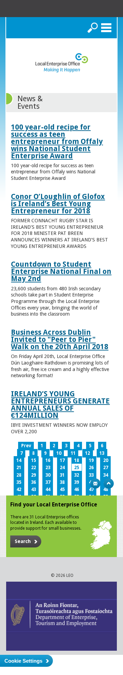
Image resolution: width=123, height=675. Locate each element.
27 (105, 467)
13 (101, 453)
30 (47, 475)
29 (33, 475)
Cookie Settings (23, 661)
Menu (106, 28)
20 (105, 460)
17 (62, 460)
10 (58, 453)
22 (33, 467)
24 (62, 467)
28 (18, 475)
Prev (26, 445)
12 (87, 453)
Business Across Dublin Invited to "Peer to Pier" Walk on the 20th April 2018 (59, 339)
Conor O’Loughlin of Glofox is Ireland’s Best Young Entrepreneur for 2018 (58, 203)
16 (47, 460)
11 (73, 453)
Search (92, 28)
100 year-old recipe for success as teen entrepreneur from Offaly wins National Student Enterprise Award (57, 141)
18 (76, 460)
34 (105, 475)
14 (18, 460)
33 (91, 475)
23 (47, 467)
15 (33, 460)
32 (76, 475)
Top (109, 483)
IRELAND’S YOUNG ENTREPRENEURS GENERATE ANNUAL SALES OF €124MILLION (60, 404)
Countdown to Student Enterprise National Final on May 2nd (61, 271)
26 (91, 467)
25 (76, 467)
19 (91, 460)
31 (62, 475)
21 (18, 467)
